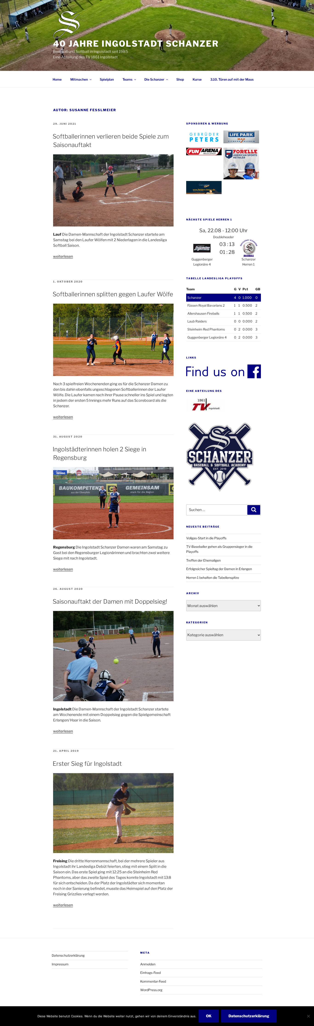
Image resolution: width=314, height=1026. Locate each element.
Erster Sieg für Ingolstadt (87, 763)
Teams (127, 79)
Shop (180, 79)
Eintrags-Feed (150, 973)
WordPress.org (151, 990)
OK (208, 1016)
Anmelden (147, 964)
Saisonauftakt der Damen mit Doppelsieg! (110, 601)
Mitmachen (79, 79)
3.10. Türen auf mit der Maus (232, 79)
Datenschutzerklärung (68, 955)
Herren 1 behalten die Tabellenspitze (212, 577)
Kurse (197, 79)
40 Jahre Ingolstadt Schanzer (136, 44)
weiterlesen (63, 256)
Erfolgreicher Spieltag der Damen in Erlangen (219, 569)
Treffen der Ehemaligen (203, 560)
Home (57, 79)
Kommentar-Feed (153, 981)
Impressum (60, 964)
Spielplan (107, 79)
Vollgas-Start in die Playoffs (206, 538)
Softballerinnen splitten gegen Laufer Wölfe (113, 294)
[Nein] (308, 1016)
